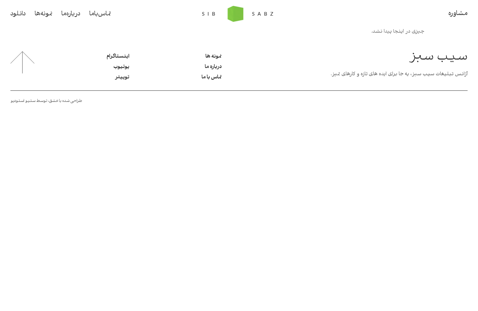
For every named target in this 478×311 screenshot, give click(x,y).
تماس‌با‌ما (100, 14)
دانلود (18, 14)
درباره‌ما (70, 14)
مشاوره (458, 13)
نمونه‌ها (43, 14)
